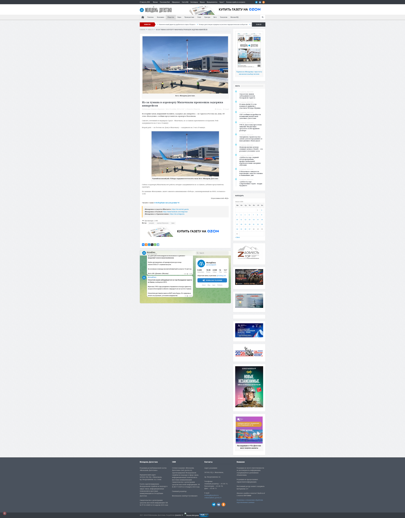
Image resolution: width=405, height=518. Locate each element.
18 (241, 224)
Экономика (160, 17)
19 (245, 224)
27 (249, 229)
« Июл (237, 237)
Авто (215, 17)
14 (253, 219)
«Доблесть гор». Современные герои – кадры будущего (250, 183)
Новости (190, 109)
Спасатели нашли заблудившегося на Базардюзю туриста (247, 96)
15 (258, 219)
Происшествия (189, 17)
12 (245, 219)
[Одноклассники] (146, 244)
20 (249, 224)
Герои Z (221, 2)
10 (237, 219)
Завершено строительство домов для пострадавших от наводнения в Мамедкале (250, 139)
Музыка (202, 2)
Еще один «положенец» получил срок (198, 24)
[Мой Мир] (149, 244)
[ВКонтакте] (143, 244)
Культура (207, 17)
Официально (176, 2)
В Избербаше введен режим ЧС (167, 203)
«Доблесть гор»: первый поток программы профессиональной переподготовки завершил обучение (250, 161)
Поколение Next (165, 2)
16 (262, 219)
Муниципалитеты (212, 2)
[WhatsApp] (155, 244)
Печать (219, 109)
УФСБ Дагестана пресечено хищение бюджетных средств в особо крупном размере (250, 128)
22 (258, 224)
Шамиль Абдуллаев (158, 109)
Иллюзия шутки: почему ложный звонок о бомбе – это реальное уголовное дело (251, 149)
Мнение (155, 2)
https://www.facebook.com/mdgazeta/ (175, 212)
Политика (150, 17)
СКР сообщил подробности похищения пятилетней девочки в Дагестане (250, 116)
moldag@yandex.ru (211, 495)
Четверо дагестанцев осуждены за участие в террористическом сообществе (158, 24)
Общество (170, 17)
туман (172, 223)
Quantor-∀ (179, 515)
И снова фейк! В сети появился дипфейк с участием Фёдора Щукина (250, 106)
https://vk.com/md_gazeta (180, 209)
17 (237, 224)
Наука (179, 17)
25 (241, 229)
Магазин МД (235, 17)
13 (249, 219)
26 (245, 229)
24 (237, 229)
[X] (152, 244)
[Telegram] (158, 244)
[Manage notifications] (4, 513)
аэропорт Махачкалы (162, 223)
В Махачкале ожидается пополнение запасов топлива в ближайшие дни (251, 173)
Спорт (199, 17)
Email (227, 109)
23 (262, 224)
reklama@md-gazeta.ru (212, 498)
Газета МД (185, 2)
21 (253, 224)
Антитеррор (194, 2)
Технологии (223, 17)
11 (241, 219)
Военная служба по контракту (235, 2)
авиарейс (151, 223)
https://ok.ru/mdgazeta (177, 214)
